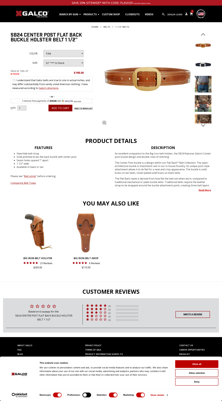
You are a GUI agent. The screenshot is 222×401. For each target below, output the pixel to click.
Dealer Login (174, 14)
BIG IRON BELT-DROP (86, 258)
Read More (205, 190)
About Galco (24, 345)
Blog (20, 354)
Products (90, 14)
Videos (149, 14)
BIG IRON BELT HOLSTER (37, 258)
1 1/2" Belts (122, 26)
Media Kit (184, 354)
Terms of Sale (93, 349)
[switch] (86, 395)
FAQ (19, 349)
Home (94, 26)
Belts (106, 26)
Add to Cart (60, 108)
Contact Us (186, 345)
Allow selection (197, 373)
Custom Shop (111, 14)
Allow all (196, 364)
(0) (109, 306)
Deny (196, 381)
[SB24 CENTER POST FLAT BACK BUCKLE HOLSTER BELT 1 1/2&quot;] (203, 53)
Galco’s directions (48, 88)
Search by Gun (68, 14)
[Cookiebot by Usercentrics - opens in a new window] (19, 395)
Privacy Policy (93, 345)
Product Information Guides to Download (104, 355)
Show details (157, 395)
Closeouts (132, 14)
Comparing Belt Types (23, 183)
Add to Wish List (83, 108)
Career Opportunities (192, 349)
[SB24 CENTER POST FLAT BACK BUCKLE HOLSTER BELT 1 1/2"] (104, 122)
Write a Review (192, 314)
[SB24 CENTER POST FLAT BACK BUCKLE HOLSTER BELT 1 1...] (147, 79)
